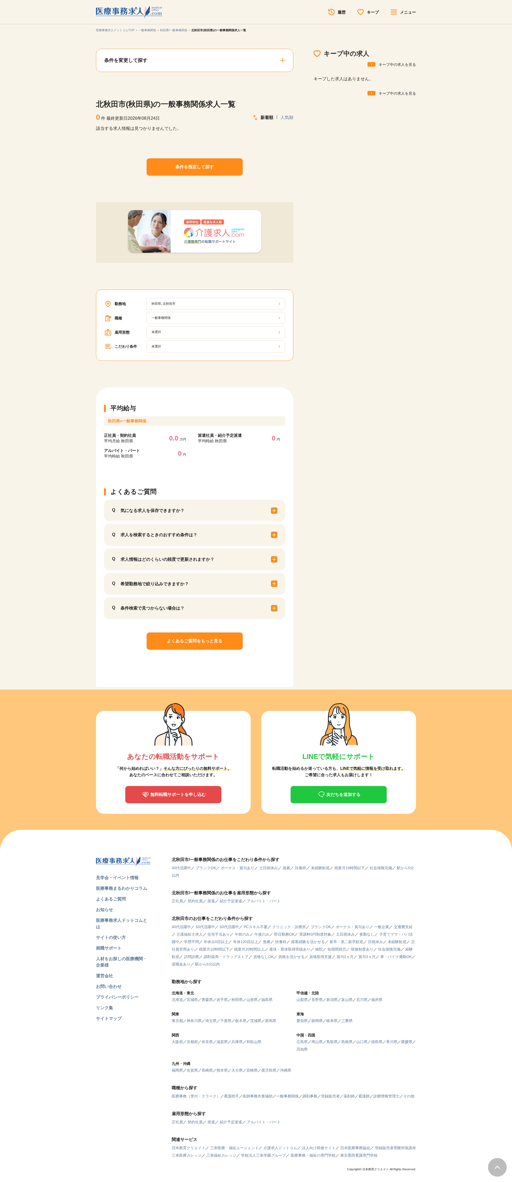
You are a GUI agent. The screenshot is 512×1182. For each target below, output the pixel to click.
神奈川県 (194, 1021)
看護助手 (231, 1096)
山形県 (252, 999)
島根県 (347, 1042)
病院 (319, 949)
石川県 (361, 999)
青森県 (207, 999)
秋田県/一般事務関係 (173, 30)
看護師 (364, 1096)
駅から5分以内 (207, 964)
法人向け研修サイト (318, 1148)
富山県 (347, 999)
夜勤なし (366, 934)
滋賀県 (222, 1042)
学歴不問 (191, 942)
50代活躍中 (205, 927)
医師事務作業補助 (258, 1096)
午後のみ (261, 934)
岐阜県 (332, 1021)
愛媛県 (406, 1042)
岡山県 (317, 1042)
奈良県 (207, 1042)
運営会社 (104, 975)
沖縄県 (285, 1070)
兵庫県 (237, 1042)
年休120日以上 (245, 942)
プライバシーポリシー (117, 997)
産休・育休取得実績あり (289, 949)
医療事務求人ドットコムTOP (115, 30)
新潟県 (332, 999)
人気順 (287, 117)
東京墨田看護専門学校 (359, 1155)
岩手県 (222, 999)
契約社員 (195, 901)
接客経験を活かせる (308, 942)
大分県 (237, 1070)
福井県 (376, 999)
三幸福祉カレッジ (221, 1155)
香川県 (391, 1042)
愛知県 (302, 1021)
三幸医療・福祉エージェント (234, 1148)
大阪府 (177, 1042)
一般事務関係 (147, 30)
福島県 (267, 999)
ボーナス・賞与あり (237, 868)
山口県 (361, 1042)
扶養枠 (300, 868)
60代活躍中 (229, 927)
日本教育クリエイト (188, 1148)
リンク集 (104, 1007)
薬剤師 (349, 1096)
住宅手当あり (218, 934)
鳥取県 (332, 1042)
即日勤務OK (284, 934)
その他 (408, 1096)
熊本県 (222, 1070)
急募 (286, 868)
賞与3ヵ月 (366, 957)
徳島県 (376, 1042)
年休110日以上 (216, 942)
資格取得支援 (320, 957)
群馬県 (270, 1021)
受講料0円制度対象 (315, 934)
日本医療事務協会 (355, 1148)
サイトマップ (109, 1018)
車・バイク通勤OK (396, 957)
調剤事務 (309, 1096)
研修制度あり (362, 949)
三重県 (347, 1021)
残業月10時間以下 (349, 868)
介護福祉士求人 (190, 934)
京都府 (192, 1042)
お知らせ (104, 909)
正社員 (177, 901)
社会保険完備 (381, 868)
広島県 (302, 1042)
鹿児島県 (268, 1070)
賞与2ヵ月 (345, 957)
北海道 (177, 999)
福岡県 (177, 1070)
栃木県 (240, 1021)
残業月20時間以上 (249, 949)
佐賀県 (192, 1070)
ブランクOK (206, 868)
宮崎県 (252, 1070)
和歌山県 (253, 1042)
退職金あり (181, 964)
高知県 (302, 1049)
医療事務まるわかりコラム (121, 888)
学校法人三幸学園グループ (263, 1155)
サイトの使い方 (111, 937)
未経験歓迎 (320, 868)
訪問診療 (191, 957)
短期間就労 (336, 949)
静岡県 (317, 1021)
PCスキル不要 (255, 927)
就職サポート (109, 948)
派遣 (211, 901)
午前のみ (242, 934)
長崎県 (207, 1070)
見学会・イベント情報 (117, 877)
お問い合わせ (109, 986)
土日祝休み (268, 868)
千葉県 (225, 1021)
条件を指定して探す (194, 167)
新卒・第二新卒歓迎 (346, 942)
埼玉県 (211, 1021)
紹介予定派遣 (231, 901)
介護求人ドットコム (280, 1148)
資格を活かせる (291, 957)
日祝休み (375, 942)
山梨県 (302, 999)
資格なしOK (263, 957)
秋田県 (237, 999)
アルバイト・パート (264, 901)
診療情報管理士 (386, 1096)
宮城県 (192, 999)
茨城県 (255, 1021)
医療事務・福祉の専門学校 (313, 1155)
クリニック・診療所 (289, 927)
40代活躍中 (181, 868)
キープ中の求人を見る (397, 64)
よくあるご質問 (111, 899)
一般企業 (381, 927)
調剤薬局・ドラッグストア (226, 957)
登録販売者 (330, 1096)
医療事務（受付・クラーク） (196, 1096)
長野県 (317, 999)
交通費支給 (403, 927)
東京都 (177, 1021)
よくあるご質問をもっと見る (194, 641)
